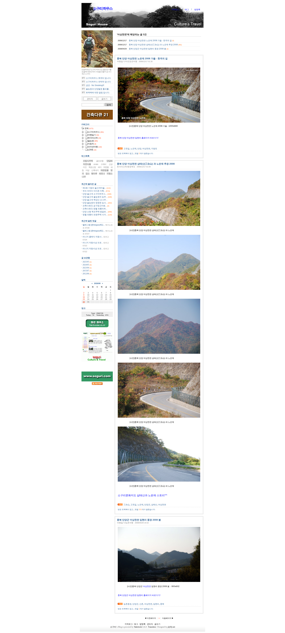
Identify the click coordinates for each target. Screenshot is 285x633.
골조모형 (99, 161)
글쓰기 (104, 99)
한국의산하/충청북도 (126, 167)
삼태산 (154, 505)
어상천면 (146, 148)
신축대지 (95, 170)
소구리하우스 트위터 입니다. (98, 78)
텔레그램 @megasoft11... (94, 225)
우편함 (106, 167)
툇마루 (94, 173)
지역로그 (175, 9)
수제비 (103, 164)
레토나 (102, 173)
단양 (139, 148)
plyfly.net (171, 627)
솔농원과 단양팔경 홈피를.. (98, 89)
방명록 (197, 9)
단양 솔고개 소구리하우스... (95, 194)
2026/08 (97, 283)
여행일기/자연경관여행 (127, 61)
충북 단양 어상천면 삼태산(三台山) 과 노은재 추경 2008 (153, 44)
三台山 (126, 505)
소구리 (113, 627)
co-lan (96, 164)
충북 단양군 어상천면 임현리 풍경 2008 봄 (147, 49)
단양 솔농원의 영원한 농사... (95, 203)
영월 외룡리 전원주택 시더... (95, 215)
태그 (187, 9)
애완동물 (105, 170)
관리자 (90, 99)
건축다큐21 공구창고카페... (95, 206)
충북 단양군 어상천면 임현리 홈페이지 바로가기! (139, 595)
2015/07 (86, 271)
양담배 (109, 161)
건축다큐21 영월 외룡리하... (95, 209)
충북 (162, 604)
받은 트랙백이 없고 (126, 153)
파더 (99, 167)
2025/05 (86, 262)
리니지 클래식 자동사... (93, 237)
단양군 (147, 505)
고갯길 (126, 148)
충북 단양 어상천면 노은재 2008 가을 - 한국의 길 (150, 40)
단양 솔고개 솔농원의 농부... (95, 197)
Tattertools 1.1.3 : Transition (145, 627)
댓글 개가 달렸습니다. (144, 153)
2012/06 (86, 274)
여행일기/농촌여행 (125, 523)
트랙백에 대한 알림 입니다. (98, 92)
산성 (110, 164)
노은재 (133, 148)
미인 (85, 167)
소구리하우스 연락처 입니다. (98, 82)
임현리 (156, 604)
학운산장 (92, 167)
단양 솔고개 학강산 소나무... (95, 200)
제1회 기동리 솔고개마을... (94, 188)
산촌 (141, 604)
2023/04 (86, 268)
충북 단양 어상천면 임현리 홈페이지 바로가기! (138, 138)
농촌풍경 (127, 604)
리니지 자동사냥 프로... (93, 243)
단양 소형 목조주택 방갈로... (95, 212)
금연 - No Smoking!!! (95, 85)
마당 (87, 170)
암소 (88, 173)
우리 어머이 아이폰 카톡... (94, 191)
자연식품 (87, 164)
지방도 (154, 148)
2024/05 (86, 265)
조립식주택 (88, 161)
